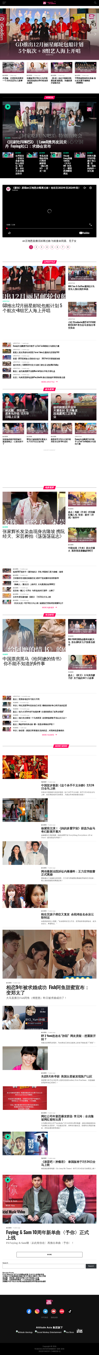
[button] (49, 34)
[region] (49, 34)
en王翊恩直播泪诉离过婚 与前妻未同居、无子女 (49, 240)
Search (5, 1263)
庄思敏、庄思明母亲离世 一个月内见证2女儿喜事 (21, 1280)
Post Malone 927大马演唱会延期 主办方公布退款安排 (23, 1274)
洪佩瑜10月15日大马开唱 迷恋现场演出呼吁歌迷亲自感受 (24, 1281)
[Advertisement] (49, 466)
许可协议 (44, 1317)
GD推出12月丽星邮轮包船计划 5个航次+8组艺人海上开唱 (24, 1276)
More (49, 1254)
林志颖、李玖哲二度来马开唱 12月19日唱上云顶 (21, 1278)
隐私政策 (54, 1317)
